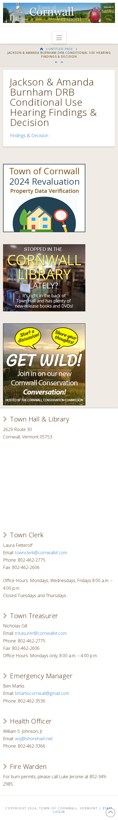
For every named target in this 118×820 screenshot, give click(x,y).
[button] (59, 37)
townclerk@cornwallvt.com (41, 553)
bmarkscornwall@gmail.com (42, 693)
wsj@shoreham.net (34, 739)
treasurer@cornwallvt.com (41, 633)
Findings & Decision (29, 135)
